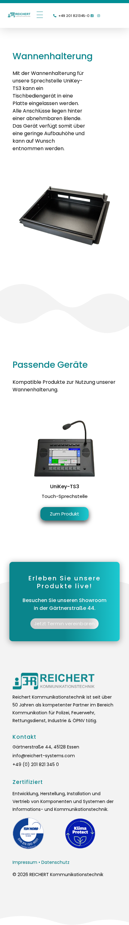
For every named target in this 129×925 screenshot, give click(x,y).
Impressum (25, 862)
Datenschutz (55, 862)
